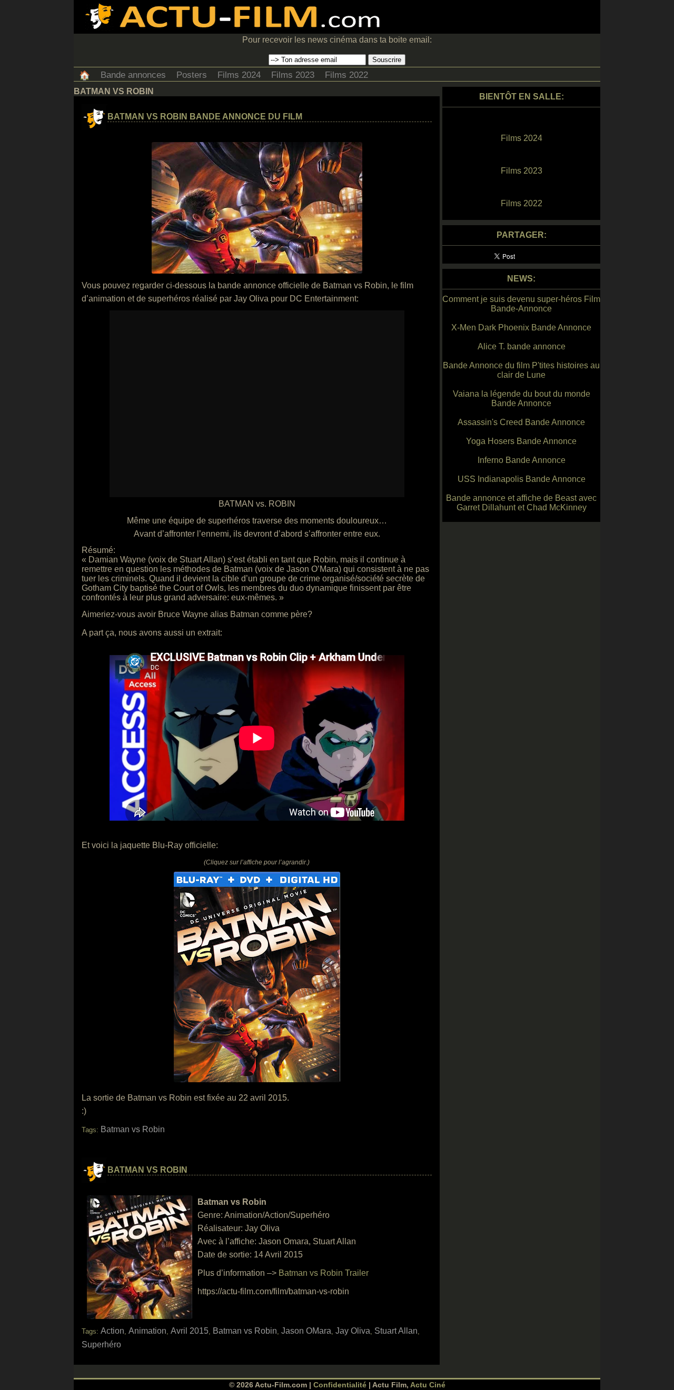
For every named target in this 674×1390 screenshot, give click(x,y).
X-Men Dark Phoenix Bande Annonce (521, 327)
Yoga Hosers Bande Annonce (521, 441)
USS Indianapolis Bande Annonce (522, 479)
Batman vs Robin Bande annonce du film (204, 116)
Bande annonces (133, 75)
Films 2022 (346, 75)
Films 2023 (292, 75)
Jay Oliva (352, 1330)
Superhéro (101, 1344)
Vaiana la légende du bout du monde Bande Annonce (521, 398)
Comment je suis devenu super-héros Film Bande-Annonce (521, 304)
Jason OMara (306, 1330)
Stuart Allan (396, 1330)
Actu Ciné (427, 1385)
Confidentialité (339, 1385)
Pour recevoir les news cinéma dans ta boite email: (337, 39)
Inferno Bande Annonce (522, 460)
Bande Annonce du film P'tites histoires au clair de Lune (521, 370)
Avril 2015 (190, 1330)
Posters (191, 75)
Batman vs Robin (133, 1129)
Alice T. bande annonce (522, 346)
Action (112, 1330)
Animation (147, 1330)
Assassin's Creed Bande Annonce (521, 422)
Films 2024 (239, 75)
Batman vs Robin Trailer (324, 1272)
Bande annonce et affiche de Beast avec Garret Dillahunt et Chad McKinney (521, 502)
